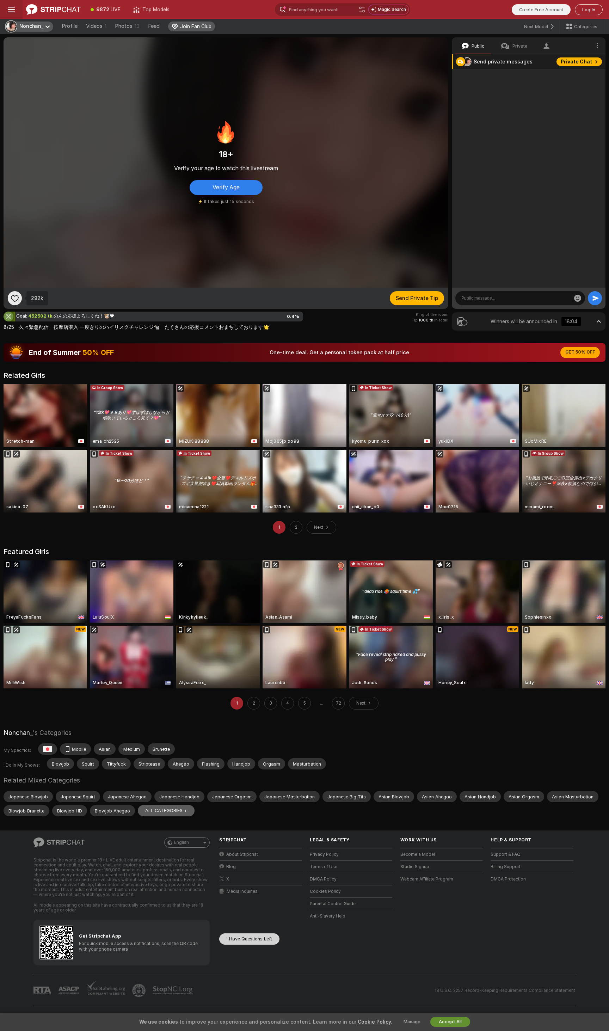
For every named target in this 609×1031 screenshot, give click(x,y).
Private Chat (576, 62)
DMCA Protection (508, 879)
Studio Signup (414, 866)
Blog (231, 866)
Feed (154, 26)
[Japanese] (47, 749)
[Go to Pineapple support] (139, 990)
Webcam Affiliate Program (426, 879)
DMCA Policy (323, 879)
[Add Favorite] (15, 298)
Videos (96, 26)
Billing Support (506, 866)
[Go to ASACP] (69, 990)
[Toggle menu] (11, 9)
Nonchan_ (18, 732)
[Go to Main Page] (53, 9)
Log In (588, 9)
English (181, 842)
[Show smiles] (577, 298)
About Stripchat (242, 854)
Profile (70, 26)
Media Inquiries (242, 891)
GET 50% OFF (580, 352)
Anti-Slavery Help (327, 916)
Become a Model (417, 854)
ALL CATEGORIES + (166, 810)
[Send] (595, 298)
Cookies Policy (325, 891)
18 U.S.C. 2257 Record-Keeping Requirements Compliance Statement (505, 990)
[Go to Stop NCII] (173, 990)
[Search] (362, 9)
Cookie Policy (374, 1022)
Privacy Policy (324, 854)
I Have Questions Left (249, 938)
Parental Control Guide (333, 903)
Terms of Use (323, 866)
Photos (127, 26)
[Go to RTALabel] (43, 990)
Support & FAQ (506, 854)
